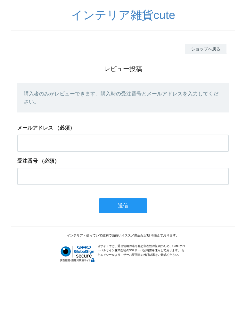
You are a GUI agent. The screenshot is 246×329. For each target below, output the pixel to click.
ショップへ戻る (205, 49)
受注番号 (27, 161)
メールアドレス (35, 127)
